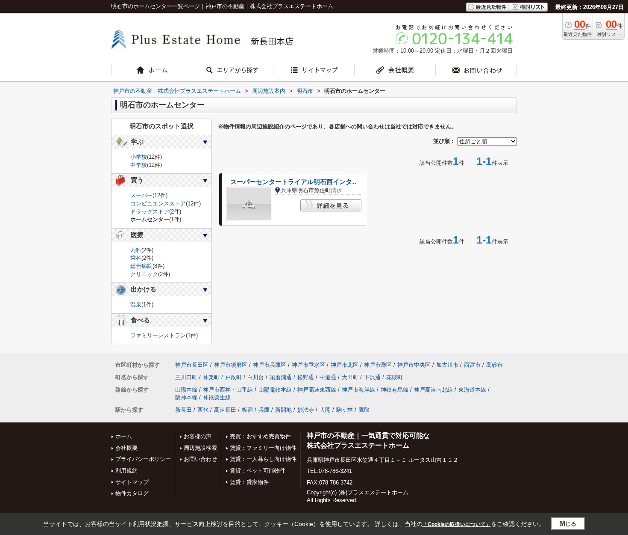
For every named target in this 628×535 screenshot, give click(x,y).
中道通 (328, 377)
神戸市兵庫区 (269, 365)
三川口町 (186, 377)
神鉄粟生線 (217, 397)
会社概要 (126, 448)
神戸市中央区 (414, 365)
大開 (325, 410)
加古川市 (447, 365)
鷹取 (364, 410)
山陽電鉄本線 (275, 389)
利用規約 (126, 470)
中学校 (138, 165)
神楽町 (211, 377)
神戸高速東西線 (316, 389)
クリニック (144, 274)
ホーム (123, 436)
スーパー (141, 195)
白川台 (255, 377)
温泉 (135, 304)
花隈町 (394, 377)
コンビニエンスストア (158, 203)
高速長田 (225, 410)
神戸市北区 (344, 365)
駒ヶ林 (344, 410)
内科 (135, 250)
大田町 (350, 377)
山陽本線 (186, 389)
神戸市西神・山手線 (228, 389)
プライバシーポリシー (143, 459)
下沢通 (372, 377)
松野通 (305, 377)
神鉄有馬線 (394, 389)
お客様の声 (197, 436)
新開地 (283, 410)
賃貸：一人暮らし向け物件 (263, 459)
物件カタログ (132, 493)
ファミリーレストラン (158, 335)
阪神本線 (186, 397)
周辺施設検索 (200, 448)
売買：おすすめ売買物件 (260, 436)
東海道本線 (472, 389)
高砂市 (494, 365)
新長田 (183, 410)
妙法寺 (305, 410)
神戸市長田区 (191, 365)
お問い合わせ (200, 459)
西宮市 (472, 365)
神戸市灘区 (378, 365)
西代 (202, 410)
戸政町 (233, 377)
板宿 (247, 410)
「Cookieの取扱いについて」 (457, 524)
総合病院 (141, 266)
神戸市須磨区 (230, 365)
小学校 (138, 157)
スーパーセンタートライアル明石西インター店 (297, 181)
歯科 (135, 258)
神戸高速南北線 (433, 389)
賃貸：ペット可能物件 (257, 470)
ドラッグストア (149, 211)
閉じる (568, 523)
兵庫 (264, 410)
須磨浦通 (281, 377)
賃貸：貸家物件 (249, 482)
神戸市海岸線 (358, 389)
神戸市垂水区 (308, 365)
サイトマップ (132, 482)
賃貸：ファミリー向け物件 (263, 448)
